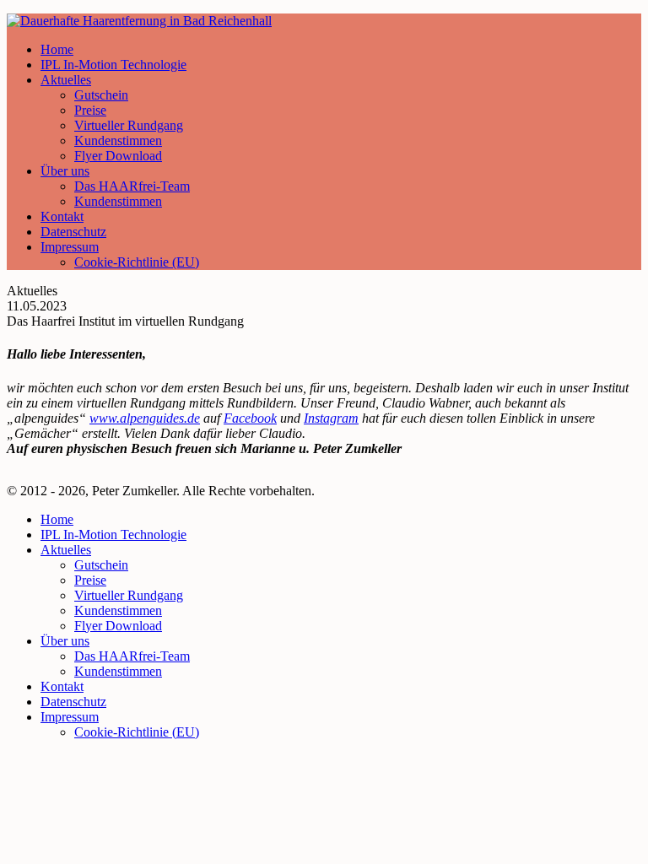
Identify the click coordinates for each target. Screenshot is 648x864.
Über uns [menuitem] (64, 641)
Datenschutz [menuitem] (73, 701)
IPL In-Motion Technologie (113, 64)
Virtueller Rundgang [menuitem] (128, 595)
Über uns (64, 171)
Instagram (331, 418)
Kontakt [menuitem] (62, 686)
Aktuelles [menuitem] (65, 550)
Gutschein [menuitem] (101, 565)
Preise (90, 110)
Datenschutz (73, 231)
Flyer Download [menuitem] (118, 625)
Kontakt (62, 216)
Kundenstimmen (118, 140)
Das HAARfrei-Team (132, 186)
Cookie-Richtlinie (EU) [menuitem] (136, 732)
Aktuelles (65, 80)
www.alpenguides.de (144, 418)
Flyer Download (118, 155)
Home (56, 49)
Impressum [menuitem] (69, 717)
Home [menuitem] (56, 519)
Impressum (69, 247)
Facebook (250, 418)
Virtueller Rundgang (128, 125)
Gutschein (101, 95)
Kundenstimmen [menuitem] (118, 610)
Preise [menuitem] (90, 580)
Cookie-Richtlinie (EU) (136, 262)
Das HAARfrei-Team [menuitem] (132, 656)
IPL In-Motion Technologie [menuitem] (113, 534)
